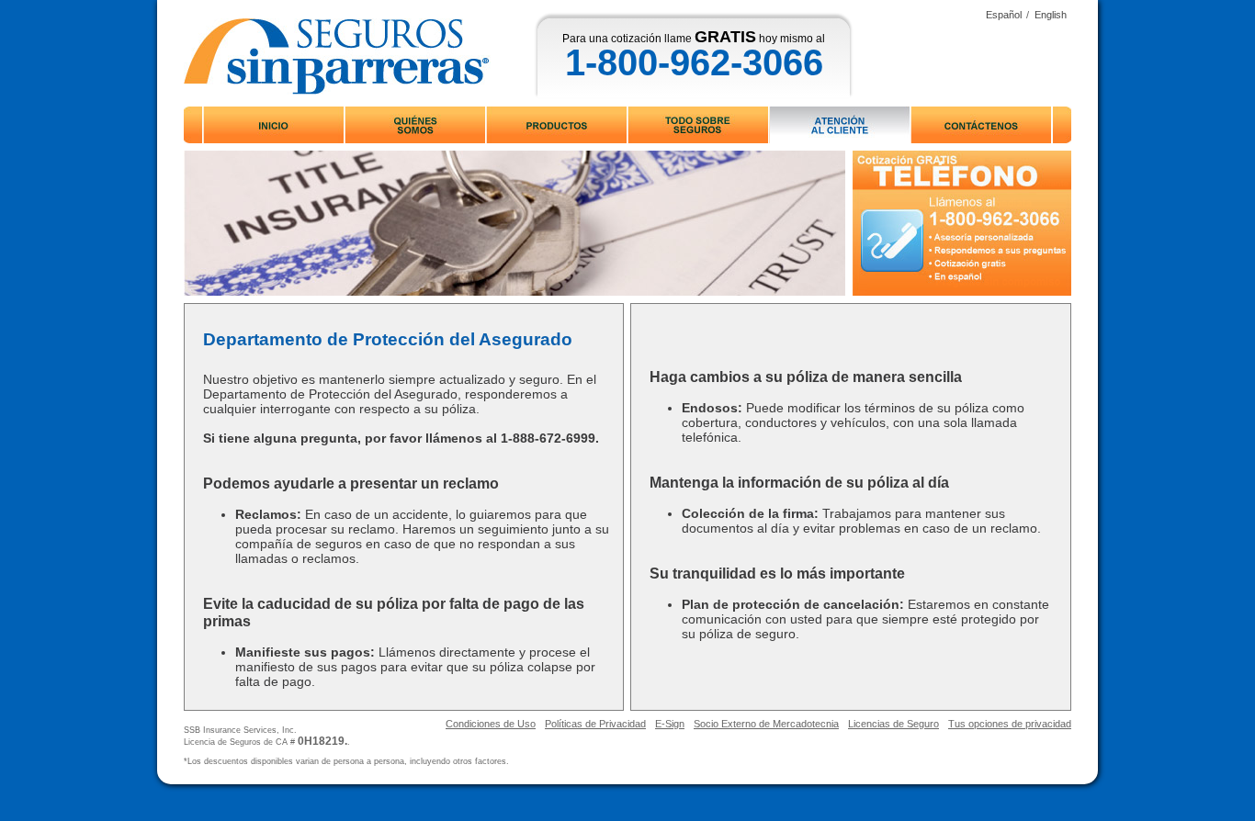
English (1051, 14)
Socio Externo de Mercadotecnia (766, 723)
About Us (415, 125)
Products (557, 125)
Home (274, 125)
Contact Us (981, 125)
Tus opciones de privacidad (1009, 723)
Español (1004, 14)
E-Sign (669, 723)
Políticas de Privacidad (595, 723)
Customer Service (840, 125)
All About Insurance (699, 125)
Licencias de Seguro (893, 723)
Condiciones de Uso (491, 723)
